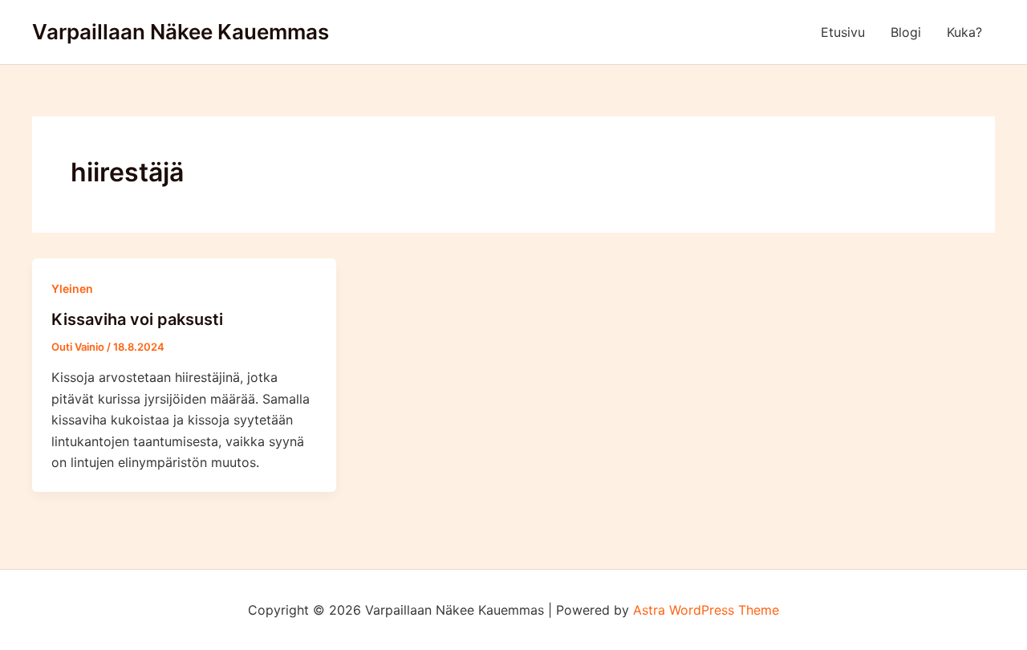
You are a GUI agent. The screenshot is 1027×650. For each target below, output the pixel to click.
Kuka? (964, 32)
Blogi (906, 32)
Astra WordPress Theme (706, 610)
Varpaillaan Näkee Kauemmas (180, 31)
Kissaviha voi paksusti (137, 319)
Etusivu (843, 32)
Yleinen (72, 288)
